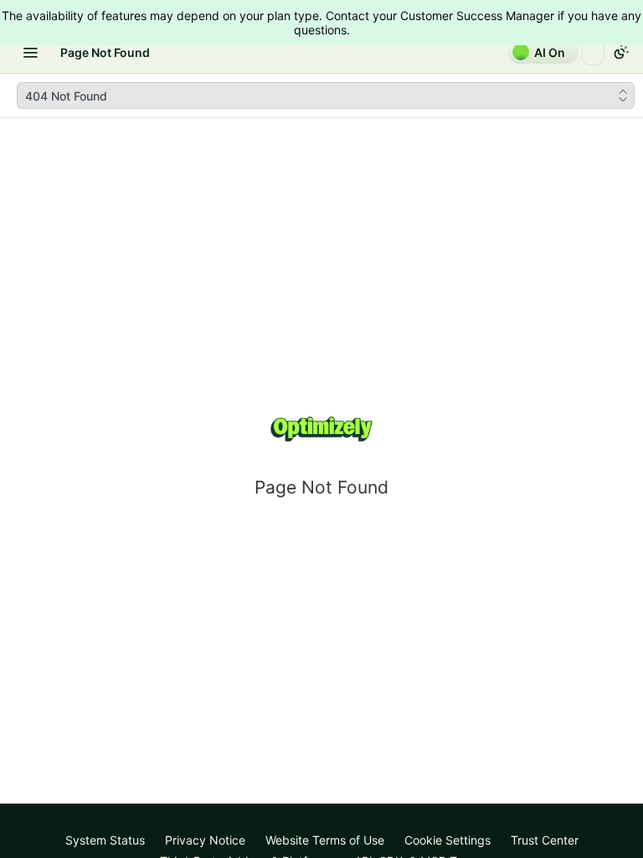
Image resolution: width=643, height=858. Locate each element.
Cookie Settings (447, 840)
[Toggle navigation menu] (30, 52)
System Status (105, 840)
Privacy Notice (205, 840)
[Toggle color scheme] (621, 52)
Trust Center (545, 840)
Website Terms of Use (324, 840)
